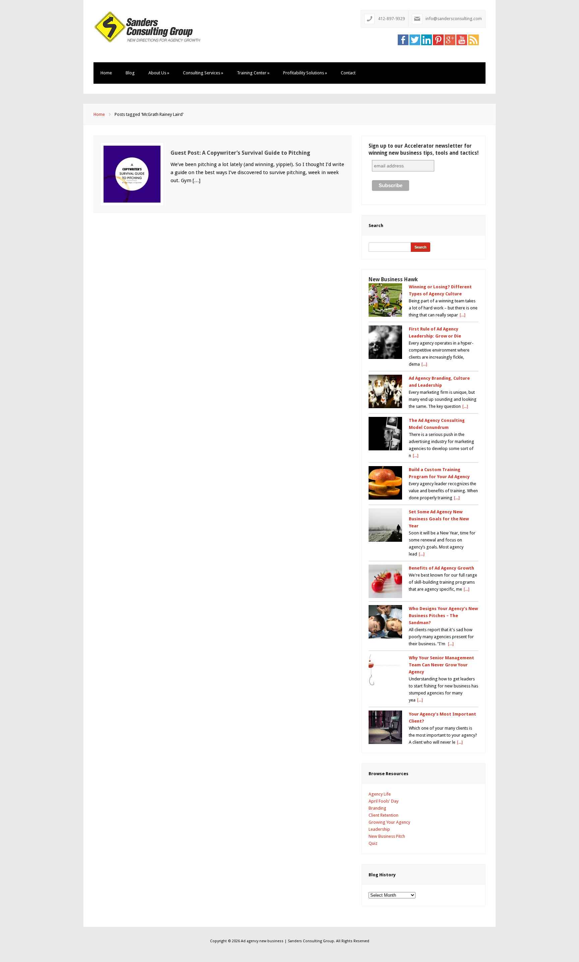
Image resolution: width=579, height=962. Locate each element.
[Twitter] (414, 39)
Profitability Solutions (305, 72)
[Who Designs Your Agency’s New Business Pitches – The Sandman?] (385, 622)
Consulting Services (203, 72)
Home (106, 72)
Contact (348, 72)
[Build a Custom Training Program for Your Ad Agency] (385, 483)
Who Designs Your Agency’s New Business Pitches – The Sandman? (443, 615)
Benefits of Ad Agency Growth (441, 568)
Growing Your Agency (389, 822)
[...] (462, 314)
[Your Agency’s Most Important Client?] (385, 727)
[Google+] (450, 39)
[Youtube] (461, 39)
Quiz (373, 843)
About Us (158, 72)
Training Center (253, 72)
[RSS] (473, 39)
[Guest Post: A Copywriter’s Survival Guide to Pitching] (132, 173)
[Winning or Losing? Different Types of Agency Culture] (385, 300)
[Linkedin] (426, 39)
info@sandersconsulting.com (454, 18)
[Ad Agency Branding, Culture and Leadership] (385, 391)
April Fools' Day (383, 801)
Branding (377, 808)
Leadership (379, 829)
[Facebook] (403, 39)
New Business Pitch (387, 836)
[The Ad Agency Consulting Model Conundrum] (385, 433)
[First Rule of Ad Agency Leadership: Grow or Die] (385, 342)
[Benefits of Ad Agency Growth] (385, 581)
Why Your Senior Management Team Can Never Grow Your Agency (441, 664)
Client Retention (383, 815)
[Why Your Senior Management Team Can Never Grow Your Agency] (385, 671)
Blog (130, 72)
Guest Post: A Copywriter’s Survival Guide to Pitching (240, 153)
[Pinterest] (438, 39)
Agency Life (380, 794)
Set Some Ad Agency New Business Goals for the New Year (439, 518)
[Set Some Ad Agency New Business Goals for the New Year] (385, 525)
